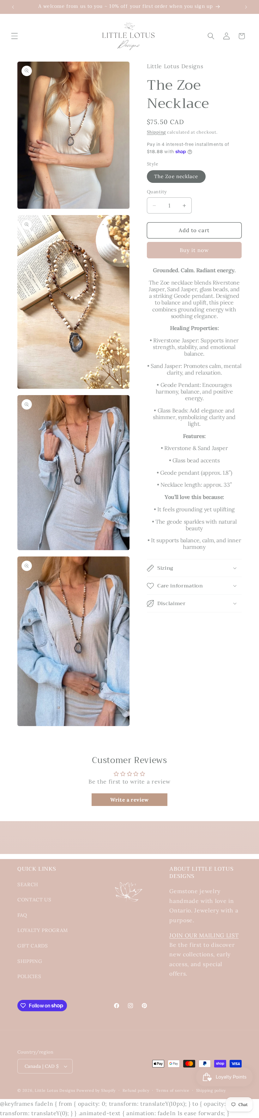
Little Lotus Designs (55, 1090)
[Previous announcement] (13, 7)
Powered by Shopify (96, 1090)
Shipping (156, 132)
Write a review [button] (129, 799)
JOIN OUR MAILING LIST (203, 935)
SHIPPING (29, 961)
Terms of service (172, 1090)
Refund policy (136, 1090)
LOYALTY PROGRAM (42, 930)
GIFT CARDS (32, 946)
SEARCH (27, 884)
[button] (14, 36)
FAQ (22, 915)
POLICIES (29, 976)
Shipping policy (211, 1090)
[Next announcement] (246, 7)
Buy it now (194, 250)
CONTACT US (34, 900)
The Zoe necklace (176, 176)
